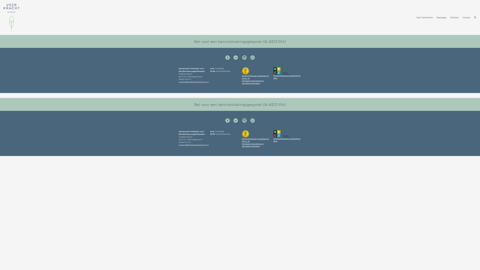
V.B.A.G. (244, 78)
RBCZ (275, 78)
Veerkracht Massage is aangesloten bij (255, 76)
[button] (475, 17)
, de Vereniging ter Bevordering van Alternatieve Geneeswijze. (253, 80)
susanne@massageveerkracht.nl (194, 82)
